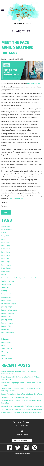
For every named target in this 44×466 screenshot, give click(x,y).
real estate (5, 329)
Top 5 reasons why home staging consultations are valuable (21, 409)
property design (6, 307)
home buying (5, 246)
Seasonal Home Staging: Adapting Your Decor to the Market (21, 406)
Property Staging (7, 323)
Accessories (5, 226)
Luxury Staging (6, 297)
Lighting (4, 291)
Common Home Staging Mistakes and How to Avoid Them (21, 413)
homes (3, 275)
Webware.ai (26, 454)
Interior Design (6, 284)
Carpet (3, 233)
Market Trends (6, 300)
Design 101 (5, 236)
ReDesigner (5, 339)
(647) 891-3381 (23, 31)
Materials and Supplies (8, 304)
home (3, 239)
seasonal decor (6, 349)
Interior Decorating (7, 281)
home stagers (6, 265)
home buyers (5, 242)
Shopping (4, 352)
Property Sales (6, 316)
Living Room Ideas (7, 294)
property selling (6, 320)
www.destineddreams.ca (17, 199)
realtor (3, 336)
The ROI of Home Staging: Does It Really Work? (17, 397)
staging (3, 355)
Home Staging (6, 268)
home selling (5, 258)
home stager (5, 262)
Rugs (3, 345)
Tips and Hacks (6, 358)
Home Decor (5, 249)
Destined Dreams (33, 83)
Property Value (6, 326)
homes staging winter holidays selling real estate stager (20, 278)
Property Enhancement (9, 310)
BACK (6, 212)
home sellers (5, 255)
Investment (5, 287)
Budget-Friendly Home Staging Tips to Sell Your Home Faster (21, 394)
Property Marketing (7, 313)
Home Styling (5, 271)
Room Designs (6, 342)
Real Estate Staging (7, 333)
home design (5, 252)
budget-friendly (6, 229)
